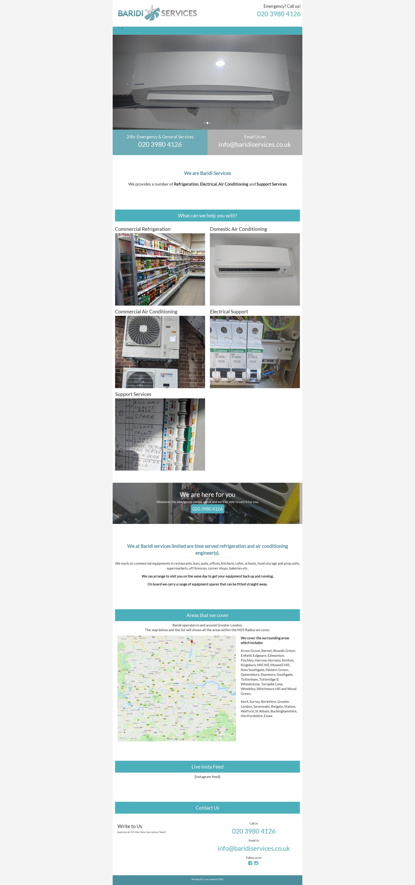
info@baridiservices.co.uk (255, 144)
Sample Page (130, 28)
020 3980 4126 (279, 14)
